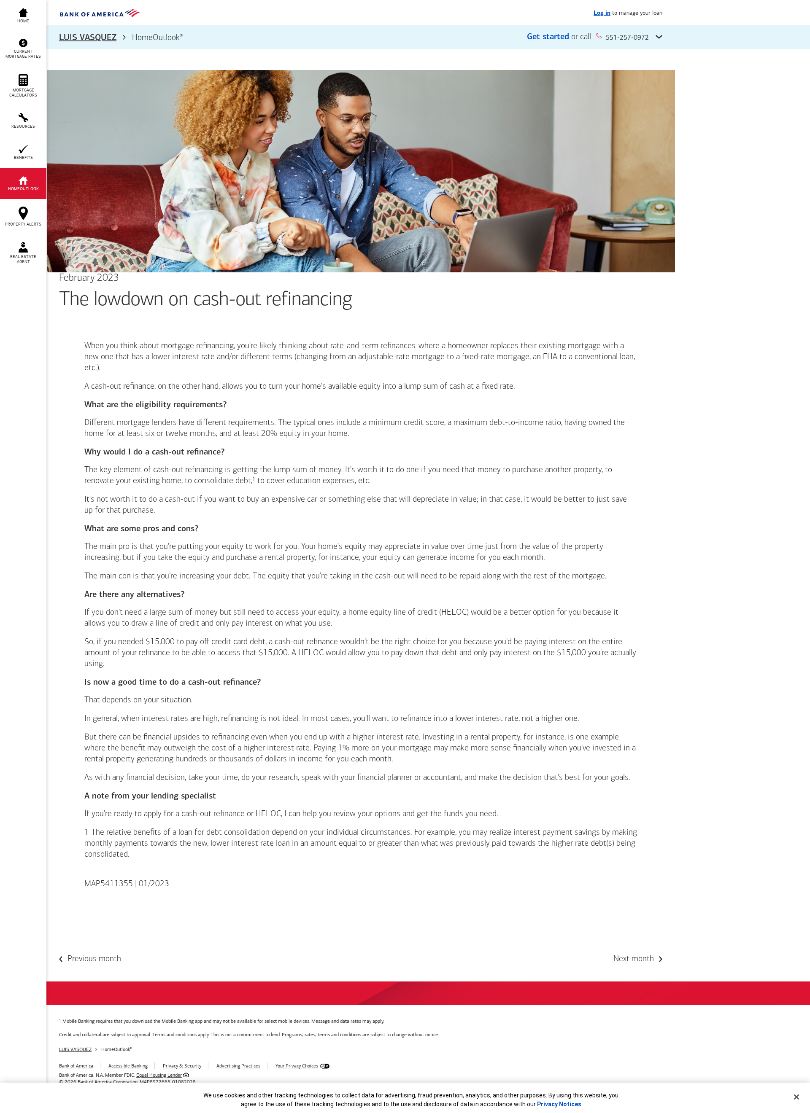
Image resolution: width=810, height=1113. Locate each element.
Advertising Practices (238, 1066)
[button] (360, 37)
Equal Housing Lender (159, 1075)
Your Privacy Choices (296, 1066)
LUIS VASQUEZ (87, 38)
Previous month (94, 959)
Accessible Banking (128, 1066)
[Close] (796, 1097)
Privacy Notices (559, 1104)
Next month (633, 959)
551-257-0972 (627, 37)
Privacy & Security (182, 1066)
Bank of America (76, 1066)
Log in (602, 13)
